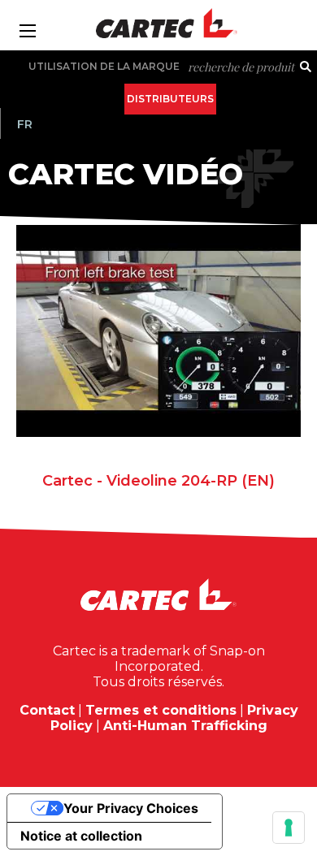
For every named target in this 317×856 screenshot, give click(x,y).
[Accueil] (159, 23)
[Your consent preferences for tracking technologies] (288, 827)
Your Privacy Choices (130, 808)
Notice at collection (81, 836)
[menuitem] (25, 124)
